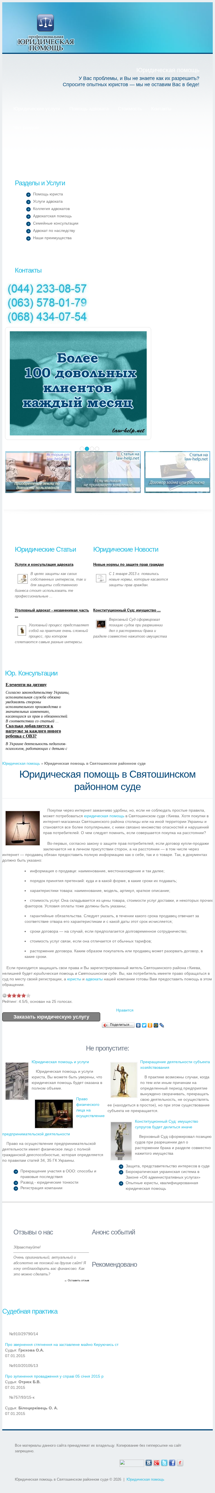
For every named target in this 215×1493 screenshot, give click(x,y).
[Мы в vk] (148, 1462)
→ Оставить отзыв (76, 1280)
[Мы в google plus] (156, 1462)
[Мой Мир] (156, 1025)
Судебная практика (29, 1311)
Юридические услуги (36, 108)
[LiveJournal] (162, 1025)
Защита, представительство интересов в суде (168, 1166)
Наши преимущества (52, 238)
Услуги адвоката (48, 201)
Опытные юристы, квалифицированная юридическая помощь (162, 1186)
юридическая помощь (104, 816)
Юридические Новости (125, 549)
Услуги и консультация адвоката (44, 565)
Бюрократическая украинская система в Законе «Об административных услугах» (163, 1174)
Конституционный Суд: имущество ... (127, 610)
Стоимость (130, 108)
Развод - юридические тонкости (49, 1182)
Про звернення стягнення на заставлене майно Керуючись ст (61, 1344)
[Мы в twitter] (164, 1462)
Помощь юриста (48, 194)
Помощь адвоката (89, 108)
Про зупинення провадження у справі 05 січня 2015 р (54, 1376)
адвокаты (94, 979)
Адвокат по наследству (54, 230)
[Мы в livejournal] (180, 1462)
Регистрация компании (41, 1188)
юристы (74, 979)
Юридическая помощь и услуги (60, 1062)
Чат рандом (26, 127)
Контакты (161, 108)
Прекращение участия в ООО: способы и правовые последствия (58, 1174)
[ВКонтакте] (138, 1025)
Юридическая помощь (46, 33)
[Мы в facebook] (172, 1462)
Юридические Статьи (45, 549)
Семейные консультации (55, 223)
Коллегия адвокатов (51, 208)
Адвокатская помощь (52, 216)
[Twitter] (144, 1025)
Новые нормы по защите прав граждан (128, 565)
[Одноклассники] (150, 1025)
